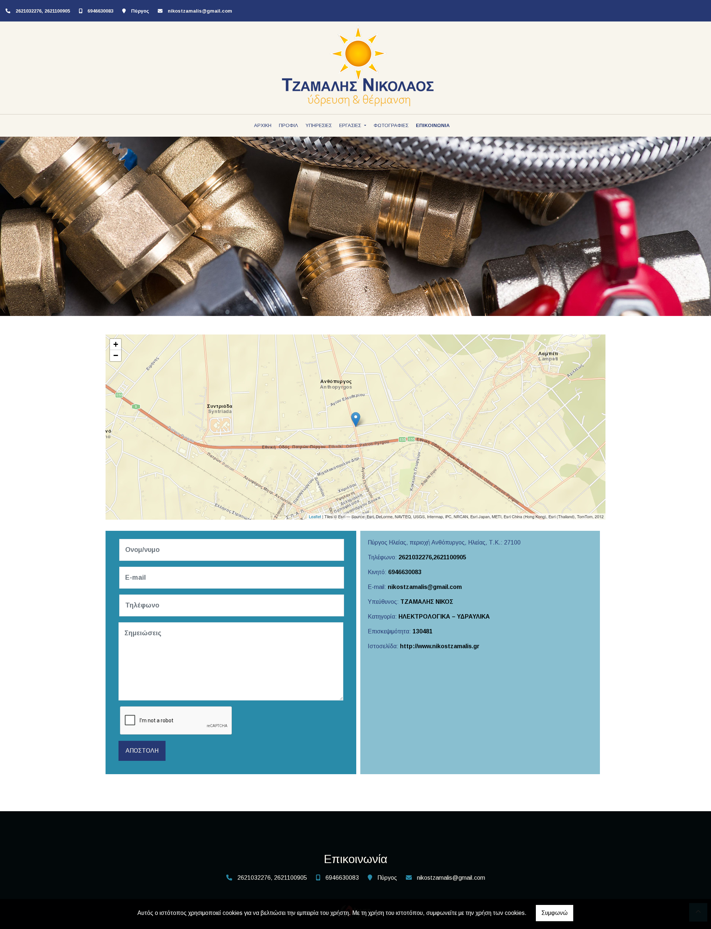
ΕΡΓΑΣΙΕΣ (351, 125)
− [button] (115, 355)
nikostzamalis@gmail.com (200, 11)
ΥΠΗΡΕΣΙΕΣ (319, 125)
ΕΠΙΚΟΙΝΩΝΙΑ (433, 125)
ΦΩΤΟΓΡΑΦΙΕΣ (391, 125)
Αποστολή (142, 750)
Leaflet (315, 516)
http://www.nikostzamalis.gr (440, 646)
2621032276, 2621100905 (43, 11)
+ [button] (115, 344)
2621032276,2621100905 (432, 557)
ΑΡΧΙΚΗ (262, 125)
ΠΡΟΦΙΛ (288, 125)
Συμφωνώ (554, 913)
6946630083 (100, 11)
